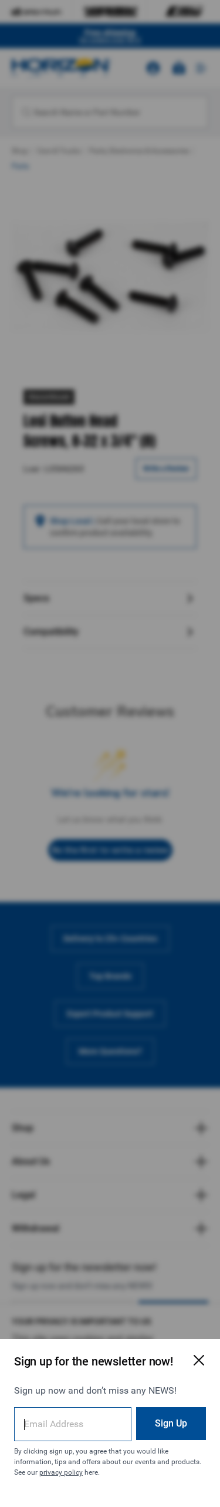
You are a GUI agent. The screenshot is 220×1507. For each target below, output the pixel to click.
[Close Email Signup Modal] (199, 1360)
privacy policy (61, 1472)
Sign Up (171, 1423)
